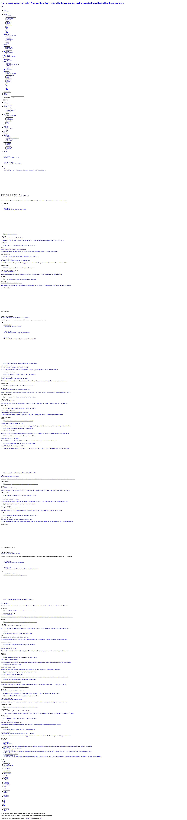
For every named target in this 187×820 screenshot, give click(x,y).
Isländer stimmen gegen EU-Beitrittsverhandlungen (12, 690)
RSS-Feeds (6, 796)
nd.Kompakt (9, 47)
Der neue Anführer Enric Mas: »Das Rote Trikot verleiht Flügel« (15, 389)
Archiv (5, 788)
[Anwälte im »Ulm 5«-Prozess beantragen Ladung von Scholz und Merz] (20, 729)
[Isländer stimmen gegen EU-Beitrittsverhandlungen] (16, 687)
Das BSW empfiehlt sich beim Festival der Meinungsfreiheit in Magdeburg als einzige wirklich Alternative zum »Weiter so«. (29, 369)
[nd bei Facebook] (6, 30)
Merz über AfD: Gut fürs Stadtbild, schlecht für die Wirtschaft (15, 195)
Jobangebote (6, 777)
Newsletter (8, 25)
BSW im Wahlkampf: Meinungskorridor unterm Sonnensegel (15, 367)
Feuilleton (8, 19)
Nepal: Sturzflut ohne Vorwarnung (9, 648)
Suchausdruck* (7, 97)
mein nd (5, 94)
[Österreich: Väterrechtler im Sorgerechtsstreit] (20, 718)
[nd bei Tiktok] (6, 31)
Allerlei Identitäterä (5, 603)
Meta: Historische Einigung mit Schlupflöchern (11, 699)
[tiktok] (6, 88)
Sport (7, 21)
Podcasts (8, 23)
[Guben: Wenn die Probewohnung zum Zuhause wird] (20, 504)
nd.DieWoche (9, 65)
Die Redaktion (7, 770)
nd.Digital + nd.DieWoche (12, 64)
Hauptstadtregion (10, 18)
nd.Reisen (6, 792)
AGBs (7, 68)
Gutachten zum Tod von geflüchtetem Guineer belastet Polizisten (15, 710)
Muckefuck (9, 50)
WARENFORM (29, 818)
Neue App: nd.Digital (8, 765)
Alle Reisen (9, 60)
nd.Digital (8, 63)
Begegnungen (9, 39)
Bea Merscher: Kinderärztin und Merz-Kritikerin (12, 237)
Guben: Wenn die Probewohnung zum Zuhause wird (13, 507)
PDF (5, 764)
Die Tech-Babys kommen (6, 614)
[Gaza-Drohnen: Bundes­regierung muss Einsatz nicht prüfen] (20, 374)
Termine (5, 57)
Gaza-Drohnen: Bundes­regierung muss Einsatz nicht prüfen (14, 378)
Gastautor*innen (7, 772)
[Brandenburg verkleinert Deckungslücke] (20, 472)
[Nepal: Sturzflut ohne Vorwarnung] (20, 644)
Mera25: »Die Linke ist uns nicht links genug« (11, 283)
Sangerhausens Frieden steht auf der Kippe (10, 553)
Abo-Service (9, 67)
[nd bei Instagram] (6, 28)
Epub (8, 764)
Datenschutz (6, 783)
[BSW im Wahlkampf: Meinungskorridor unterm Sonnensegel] (21, 363)
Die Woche (9, 22)
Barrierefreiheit (7, 785)
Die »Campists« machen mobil (8, 271)
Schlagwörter (7, 790)
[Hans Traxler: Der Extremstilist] (20, 397)
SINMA (40, 818)
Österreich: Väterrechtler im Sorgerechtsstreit (11, 722)
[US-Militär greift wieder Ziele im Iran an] (20, 495)
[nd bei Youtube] (7, 32)
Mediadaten (6, 779)
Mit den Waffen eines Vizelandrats (8, 487)
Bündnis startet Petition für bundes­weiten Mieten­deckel (13, 249)
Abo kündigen (7, 763)
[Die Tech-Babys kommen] (19, 610)
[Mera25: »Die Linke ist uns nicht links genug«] (20, 279)
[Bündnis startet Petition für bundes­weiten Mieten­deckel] (20, 245)
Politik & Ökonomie (11, 17)
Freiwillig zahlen (7, 768)
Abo (2, 6)
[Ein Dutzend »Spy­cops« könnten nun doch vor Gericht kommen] (21, 256)
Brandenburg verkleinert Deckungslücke (10, 476)
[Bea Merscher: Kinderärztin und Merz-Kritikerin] (10, 234)
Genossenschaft (7, 92)
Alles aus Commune (11, 56)
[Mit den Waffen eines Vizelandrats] (21, 484)
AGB (5, 786)
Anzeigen (6, 778)
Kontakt (5, 775)
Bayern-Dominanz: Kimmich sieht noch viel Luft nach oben (14, 637)
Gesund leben (9, 52)
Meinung (8, 15)
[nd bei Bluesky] (7, 27)
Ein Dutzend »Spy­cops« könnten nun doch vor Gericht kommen (15, 260)
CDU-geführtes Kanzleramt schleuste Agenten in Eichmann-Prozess (16, 519)
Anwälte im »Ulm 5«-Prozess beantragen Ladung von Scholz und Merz (17, 733)
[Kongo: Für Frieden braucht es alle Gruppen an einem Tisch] (20, 408)
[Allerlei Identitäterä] (19, 599)
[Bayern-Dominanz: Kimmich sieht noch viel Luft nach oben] (18, 633)
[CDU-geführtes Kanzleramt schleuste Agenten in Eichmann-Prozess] (21, 515)
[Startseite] (93, 3)
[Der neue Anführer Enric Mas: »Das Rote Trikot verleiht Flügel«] (19, 385)
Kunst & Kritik (9, 36)
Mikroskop (8, 38)
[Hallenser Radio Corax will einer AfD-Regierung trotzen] (20, 622)
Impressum (6, 782)
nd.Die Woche (9, 48)
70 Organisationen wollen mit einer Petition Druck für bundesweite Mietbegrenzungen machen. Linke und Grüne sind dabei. (29, 251)
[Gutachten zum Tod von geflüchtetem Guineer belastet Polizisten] (21, 707)
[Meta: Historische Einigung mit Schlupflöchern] (21, 695)
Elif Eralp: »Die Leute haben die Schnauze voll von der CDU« (15, 317)
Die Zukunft (6, 795)
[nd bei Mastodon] (6, 26)
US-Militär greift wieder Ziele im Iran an (10, 499)
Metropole (8, 40)
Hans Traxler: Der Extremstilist (8, 401)
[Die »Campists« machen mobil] (19, 267)
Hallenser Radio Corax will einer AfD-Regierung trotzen (14, 625)
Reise (7, 43)
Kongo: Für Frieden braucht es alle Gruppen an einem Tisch (14, 412)
